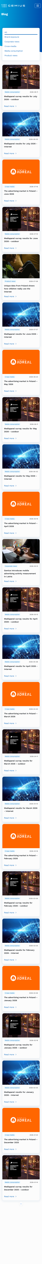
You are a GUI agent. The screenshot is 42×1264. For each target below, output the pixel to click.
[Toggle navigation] (38, 6)
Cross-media (10, 46)
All (6, 32)
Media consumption (14, 51)
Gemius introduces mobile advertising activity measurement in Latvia (20, 573)
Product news (11, 55)
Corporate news (12, 41)
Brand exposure (12, 37)
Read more (9, 106)
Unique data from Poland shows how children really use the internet (19, 289)
